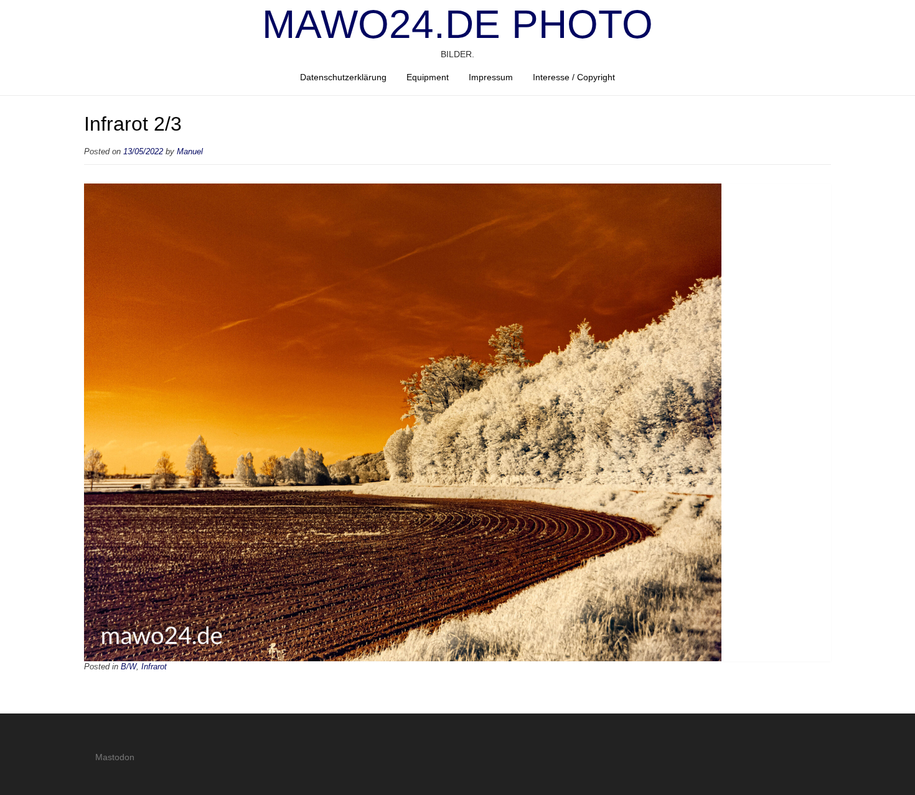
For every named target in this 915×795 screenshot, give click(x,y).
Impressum (491, 77)
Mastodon (114, 757)
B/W (128, 666)
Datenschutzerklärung (343, 77)
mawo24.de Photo (457, 24)
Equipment (427, 77)
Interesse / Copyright (574, 77)
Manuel (190, 151)
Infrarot (154, 666)
